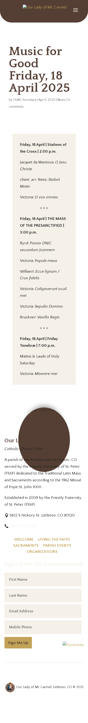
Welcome (24, 539)
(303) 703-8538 (23, 526)
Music (61, 100)
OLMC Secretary (24, 100)
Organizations (42, 552)
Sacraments (25, 545)
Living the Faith (54, 539)
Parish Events (57, 545)
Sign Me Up (18, 642)
